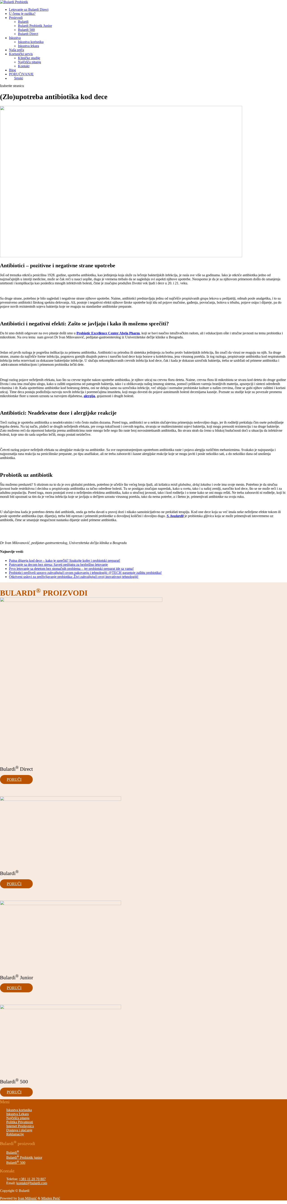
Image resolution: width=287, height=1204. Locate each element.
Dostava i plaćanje (19, 1130)
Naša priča (16, 50)
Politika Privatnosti (19, 1122)
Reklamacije (15, 1134)
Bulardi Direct (28, 34)
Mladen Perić (50, 1198)
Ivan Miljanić (27, 1198)
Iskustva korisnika (30, 42)
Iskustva (15, 38)
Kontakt (23, 66)
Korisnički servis (21, 54)
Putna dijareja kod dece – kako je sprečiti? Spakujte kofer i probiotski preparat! (64, 560)
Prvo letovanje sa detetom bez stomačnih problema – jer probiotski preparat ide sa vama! (71, 568)
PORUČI (14, 779)
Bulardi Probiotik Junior (35, 26)
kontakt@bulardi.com (31, 1183)
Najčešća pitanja (29, 62)
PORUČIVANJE (21, 74)
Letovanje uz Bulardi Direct (28, 9)
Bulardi (23, 22)
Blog (12, 70)
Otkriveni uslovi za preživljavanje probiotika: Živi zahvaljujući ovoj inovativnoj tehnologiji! (73, 577)
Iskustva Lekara (17, 1114)
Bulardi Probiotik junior (24, 1157)
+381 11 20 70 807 (32, 1179)
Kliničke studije (29, 58)
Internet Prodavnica (20, 1126)
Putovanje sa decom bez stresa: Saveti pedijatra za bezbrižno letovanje (58, 564)
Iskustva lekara (28, 46)
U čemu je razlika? (22, 13)
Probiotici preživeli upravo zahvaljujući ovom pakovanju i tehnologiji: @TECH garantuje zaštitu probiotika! (85, 573)
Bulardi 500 (26, 30)
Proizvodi (16, 18)
